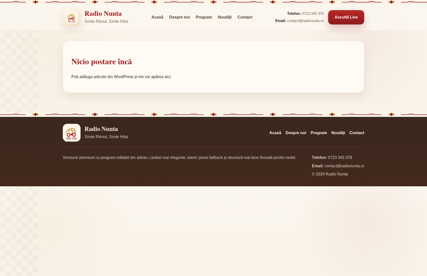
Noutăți (225, 17)
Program (204, 17)
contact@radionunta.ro (305, 21)
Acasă (157, 17)
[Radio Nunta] (72, 17)
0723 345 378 (313, 14)
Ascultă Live (346, 17)
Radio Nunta (103, 13)
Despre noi (179, 17)
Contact (244, 17)
